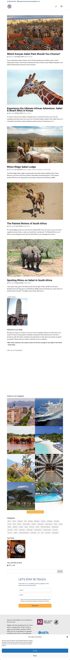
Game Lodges (27, 169)
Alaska (14, 521)
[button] (67, 637)
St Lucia (10, 532)
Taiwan (15, 532)
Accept (35, 650)
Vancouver (48, 532)
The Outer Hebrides (24, 532)
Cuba (14, 524)
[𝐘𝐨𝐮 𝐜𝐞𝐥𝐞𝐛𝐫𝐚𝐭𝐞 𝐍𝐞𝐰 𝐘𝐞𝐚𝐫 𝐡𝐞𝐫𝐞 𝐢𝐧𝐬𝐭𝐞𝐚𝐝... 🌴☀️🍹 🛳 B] (49, 468)
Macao (9, 527)
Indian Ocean (48, 524)
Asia (25, 521)
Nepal (26, 527)
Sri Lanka (55, 529)
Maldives (15, 527)
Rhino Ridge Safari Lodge (21, 167)
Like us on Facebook (14, 350)
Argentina (20, 521)
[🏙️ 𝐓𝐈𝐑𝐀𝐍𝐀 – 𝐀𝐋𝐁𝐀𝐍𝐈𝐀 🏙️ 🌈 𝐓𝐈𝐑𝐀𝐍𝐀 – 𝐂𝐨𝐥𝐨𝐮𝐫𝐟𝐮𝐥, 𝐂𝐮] (21, 412)
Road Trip (10, 529)
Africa (26, 56)
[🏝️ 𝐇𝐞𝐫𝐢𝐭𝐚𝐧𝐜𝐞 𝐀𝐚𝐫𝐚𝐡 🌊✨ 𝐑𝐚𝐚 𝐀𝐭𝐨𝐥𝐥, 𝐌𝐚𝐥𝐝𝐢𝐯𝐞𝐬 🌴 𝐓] (49, 496)
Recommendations (37, 169)
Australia (30, 521)
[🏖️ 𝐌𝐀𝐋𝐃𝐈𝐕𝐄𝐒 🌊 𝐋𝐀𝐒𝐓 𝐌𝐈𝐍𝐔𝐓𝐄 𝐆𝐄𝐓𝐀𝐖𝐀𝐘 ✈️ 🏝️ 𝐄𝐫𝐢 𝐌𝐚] (49, 440)
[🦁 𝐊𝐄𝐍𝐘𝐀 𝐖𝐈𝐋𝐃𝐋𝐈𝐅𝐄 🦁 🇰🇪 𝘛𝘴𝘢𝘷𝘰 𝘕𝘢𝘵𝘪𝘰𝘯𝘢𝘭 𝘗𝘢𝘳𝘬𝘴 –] (21, 468)
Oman (37, 527)
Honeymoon (40, 524)
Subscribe (35, 605)
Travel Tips (33, 532)
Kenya (30, 56)
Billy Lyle (11, 56)
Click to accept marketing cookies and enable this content (35, 372)
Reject (35, 655)
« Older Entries (11, 297)
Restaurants (55, 527)
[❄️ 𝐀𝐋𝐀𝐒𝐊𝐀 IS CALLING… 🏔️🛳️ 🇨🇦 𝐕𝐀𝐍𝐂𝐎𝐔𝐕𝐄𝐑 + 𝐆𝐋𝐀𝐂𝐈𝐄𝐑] (49, 412)
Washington (55, 532)
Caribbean (49, 521)
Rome (16, 529)
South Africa (47, 169)
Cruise (9, 524)
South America (38, 529)
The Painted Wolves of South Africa (27, 223)
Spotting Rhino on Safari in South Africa (29, 280)
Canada (43, 521)
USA (42, 532)
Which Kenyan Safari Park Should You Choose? (33, 54)
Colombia (56, 521)
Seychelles (22, 529)
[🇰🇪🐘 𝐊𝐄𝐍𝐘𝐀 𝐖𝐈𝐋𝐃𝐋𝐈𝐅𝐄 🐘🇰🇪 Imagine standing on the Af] (21, 496)
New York (31, 527)
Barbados (36, 521)
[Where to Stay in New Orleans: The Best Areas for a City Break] (16, 549)
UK (38, 532)
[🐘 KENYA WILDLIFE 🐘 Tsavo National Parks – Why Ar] (21, 440)
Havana (34, 524)
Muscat (21, 527)
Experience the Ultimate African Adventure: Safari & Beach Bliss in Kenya (34, 109)
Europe (19, 524)
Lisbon (60, 524)
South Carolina (47, 529)
